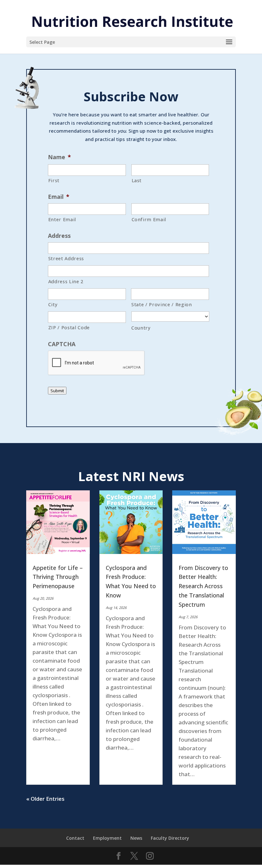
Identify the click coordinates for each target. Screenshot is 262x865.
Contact (75, 838)
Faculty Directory (170, 838)
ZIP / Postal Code (69, 327)
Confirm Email (149, 219)
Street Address (66, 258)
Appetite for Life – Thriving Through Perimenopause (58, 577)
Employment (107, 838)
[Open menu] (229, 42)
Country (141, 327)
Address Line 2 (65, 281)
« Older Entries (45, 798)
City (53, 304)
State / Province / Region (161, 304)
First (53, 180)
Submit (57, 391)
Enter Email (62, 219)
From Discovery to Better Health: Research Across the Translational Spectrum (203, 586)
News (136, 838)
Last (137, 180)
